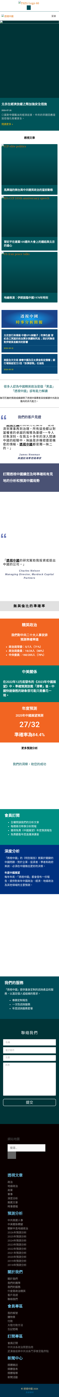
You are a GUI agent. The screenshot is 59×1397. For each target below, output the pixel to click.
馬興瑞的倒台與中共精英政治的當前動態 (28, 189)
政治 (10, 1182)
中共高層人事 (15, 1220)
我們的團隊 (14, 1282)
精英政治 (29, 625)
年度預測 (29, 708)
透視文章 (29, 137)
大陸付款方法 (15, 1325)
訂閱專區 (15, 1336)
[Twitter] (11, 1165)
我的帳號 (13, 1313)
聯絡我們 (13, 1299)
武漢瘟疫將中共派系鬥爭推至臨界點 (28, 1351)
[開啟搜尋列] (39, 16)
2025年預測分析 (17, 1236)
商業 (10, 1190)
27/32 (29, 724)
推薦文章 (13, 1202)
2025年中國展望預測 (29, 715)
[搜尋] (12, 1155)
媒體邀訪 (13, 1364)
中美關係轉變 (15, 1224)
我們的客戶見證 (29, 417)
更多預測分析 (29, 748)
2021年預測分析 (17, 1252)
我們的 (11, 1286)
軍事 (10, 1194)
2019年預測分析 (17, 1260)
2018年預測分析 (17, 1264)
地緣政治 (13, 1186)
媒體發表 (13, 1369)
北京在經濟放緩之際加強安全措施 (24, 104)
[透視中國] (8, 16)
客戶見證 (13, 1295)
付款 (10, 1321)
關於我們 (15, 1272)
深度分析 (12, 851)
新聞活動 (13, 1377)
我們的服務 (14, 983)
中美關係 (29, 672)
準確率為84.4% (29, 734)
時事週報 (13, 1206)
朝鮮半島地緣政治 (18, 1228)
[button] (29, 7)
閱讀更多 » (7, 124)
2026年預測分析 (17, 1232)
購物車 (11, 1317)
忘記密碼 (13, 1329)
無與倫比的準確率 (29, 606)
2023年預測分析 (17, 1244)
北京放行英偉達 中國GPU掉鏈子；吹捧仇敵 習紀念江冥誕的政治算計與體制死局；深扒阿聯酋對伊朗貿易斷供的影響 (29, 338)
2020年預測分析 (17, 1256)
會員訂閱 (12, 815)
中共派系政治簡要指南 (20, 1347)
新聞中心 (15, 1358)
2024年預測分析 (17, 1240)
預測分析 (15, 1213)
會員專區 (15, 1306)
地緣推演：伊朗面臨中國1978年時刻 (26, 297)
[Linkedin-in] (27, 1165)
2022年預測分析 (17, 1248)
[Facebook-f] (19, 1165)
